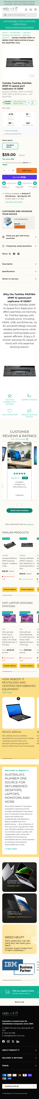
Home (5, 33)
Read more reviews (19, 510)
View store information (14, 202)
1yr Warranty (21, 219)
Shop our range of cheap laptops (19, 27)
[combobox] (19, 15)
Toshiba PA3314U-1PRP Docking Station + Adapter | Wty (9, 562)
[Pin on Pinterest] (18, 254)
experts (30, 524)
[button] (17, 504)
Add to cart (26, 170)
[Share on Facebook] (14, 254)
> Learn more (11, 849)
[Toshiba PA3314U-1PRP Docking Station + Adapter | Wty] (9, 545)
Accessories (15, 33)
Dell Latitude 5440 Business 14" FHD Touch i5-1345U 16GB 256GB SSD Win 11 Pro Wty (27, 638)
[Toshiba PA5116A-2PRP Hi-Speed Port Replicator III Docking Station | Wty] (27, 545)
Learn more (7, 692)
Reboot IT (10, 1093)
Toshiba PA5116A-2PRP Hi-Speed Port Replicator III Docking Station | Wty (27, 563)
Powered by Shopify (20, 1093)
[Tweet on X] (10, 254)
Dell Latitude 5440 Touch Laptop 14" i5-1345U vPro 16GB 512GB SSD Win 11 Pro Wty (9, 638)
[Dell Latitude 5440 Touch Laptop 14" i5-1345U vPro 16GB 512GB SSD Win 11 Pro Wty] (9, 618)
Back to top (19, 1002)
